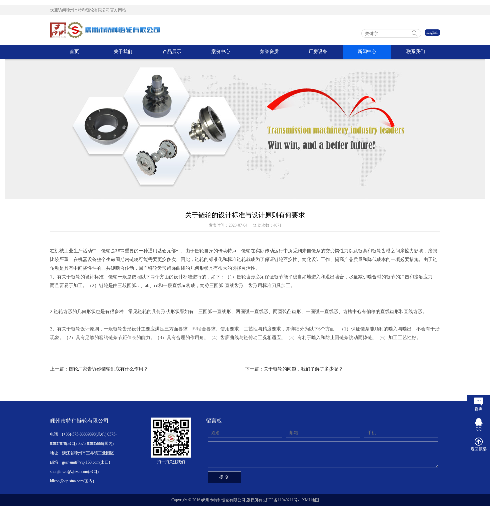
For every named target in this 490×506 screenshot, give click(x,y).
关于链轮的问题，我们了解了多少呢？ (303, 368)
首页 (74, 51)
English (432, 32)
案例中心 (220, 51)
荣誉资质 (269, 51)
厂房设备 (318, 51)
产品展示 (172, 51)
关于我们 (123, 51)
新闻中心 (367, 51)
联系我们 (415, 51)
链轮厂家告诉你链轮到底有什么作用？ (108, 368)
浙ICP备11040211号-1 (282, 500)
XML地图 (310, 500)
